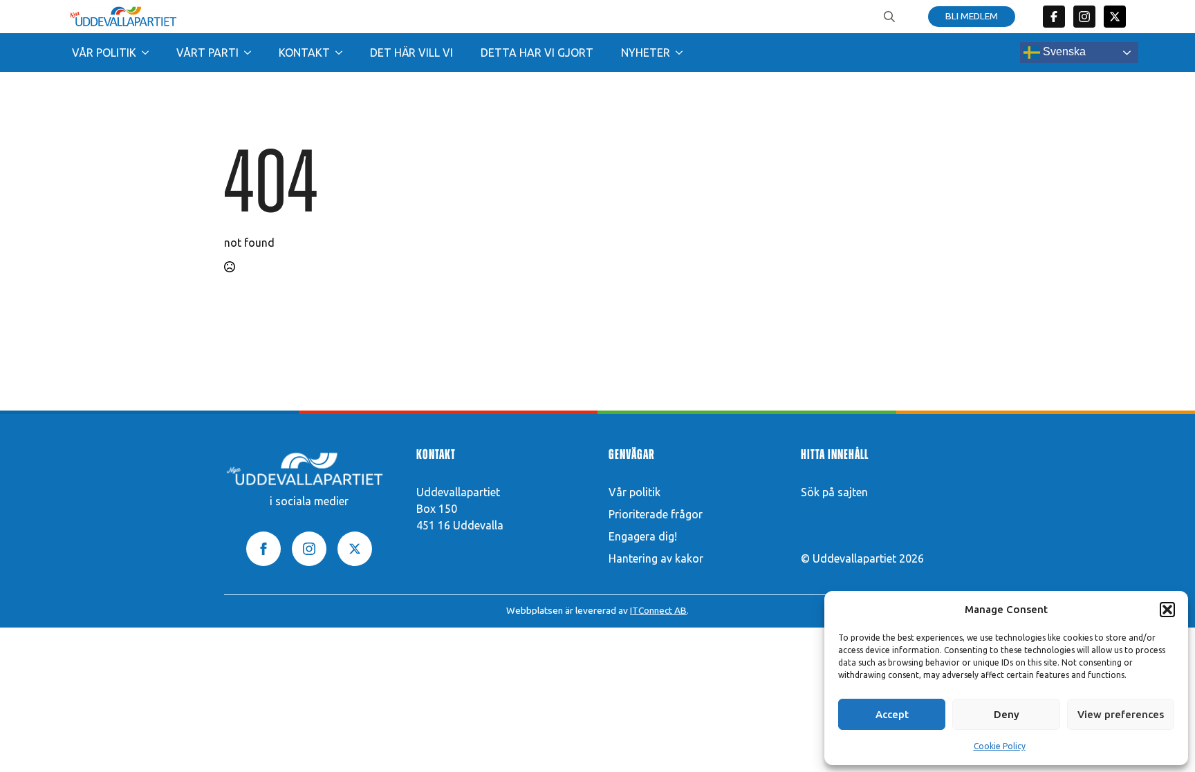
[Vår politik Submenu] (149, 52)
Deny (1006, 714)
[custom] (1054, 17)
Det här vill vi (411, 52)
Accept (892, 714)
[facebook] (263, 548)
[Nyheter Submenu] (683, 52)
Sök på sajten (834, 492)
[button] (1167, 609)
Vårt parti (207, 52)
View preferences (1120, 714)
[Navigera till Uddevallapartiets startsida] (123, 17)
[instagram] (309, 548)
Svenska (1063, 51)
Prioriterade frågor (656, 514)
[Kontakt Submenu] (343, 52)
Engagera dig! (643, 536)
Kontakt (304, 52)
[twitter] (1115, 17)
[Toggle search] (889, 17)
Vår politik (104, 52)
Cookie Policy (1000, 746)
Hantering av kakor (656, 558)
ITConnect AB (658, 610)
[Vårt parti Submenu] (252, 52)
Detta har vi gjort (537, 52)
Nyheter (645, 52)
